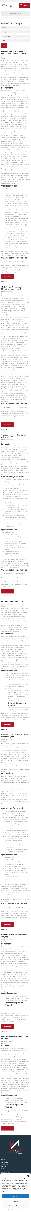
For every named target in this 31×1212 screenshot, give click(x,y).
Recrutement (4, 1162)
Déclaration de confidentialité (15, 1210)
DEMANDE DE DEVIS (15, 13)
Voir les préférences (15, 1206)
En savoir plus (7, 276)
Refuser (15, 1201)
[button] (28, 1175)
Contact (3, 1169)
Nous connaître (5, 1164)
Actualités (3, 1166)
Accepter (15, 1196)
